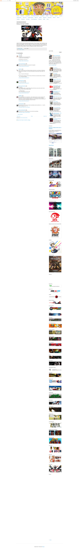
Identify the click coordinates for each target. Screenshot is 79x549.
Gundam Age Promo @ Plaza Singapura (56, 91)
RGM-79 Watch (55, 101)
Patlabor (18, 19)
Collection (22, 15)
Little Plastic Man (21, 80)
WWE (44, 19)
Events (47, 15)
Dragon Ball (28, 15)
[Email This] (24, 48)
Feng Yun (51, 15)
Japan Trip (24, 17)
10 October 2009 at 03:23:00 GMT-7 (24, 66)
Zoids (48, 19)
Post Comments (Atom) (24, 117)
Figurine (56, 15)
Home (32, 116)
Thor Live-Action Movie (56, 107)
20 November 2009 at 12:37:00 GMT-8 (24, 107)
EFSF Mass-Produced (35, 15)
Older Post (45, 116)
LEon (19, 54)
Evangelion (42, 15)
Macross (36, 17)
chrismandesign (21, 103)
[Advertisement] (55, 35)
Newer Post (18, 116)
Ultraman (40, 19)
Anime (18, 15)
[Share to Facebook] (27, 48)
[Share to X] (26, 48)
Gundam (60, 15)
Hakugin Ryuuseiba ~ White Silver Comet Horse (57, 113)
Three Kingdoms (34, 19)
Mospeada (49, 17)
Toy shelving (55, 73)
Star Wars (28, 19)
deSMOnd (20, 95)
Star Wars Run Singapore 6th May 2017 (57, 119)
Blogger (43, 546)
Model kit (44, 17)
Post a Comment (20, 114)
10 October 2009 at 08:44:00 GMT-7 (24, 77)
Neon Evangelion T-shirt (56, 85)
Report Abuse (51, 145)
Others (58, 17)
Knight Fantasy (30, 17)
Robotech (23, 19)
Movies (54, 17)
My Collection (55, 67)
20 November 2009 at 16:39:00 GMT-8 (24, 112)
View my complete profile (52, 65)
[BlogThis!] (25, 48)
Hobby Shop (19, 17)
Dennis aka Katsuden (22, 63)
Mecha (40, 17)
